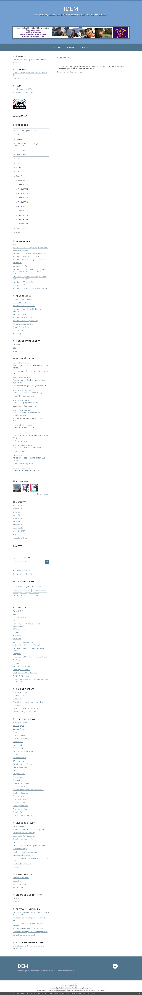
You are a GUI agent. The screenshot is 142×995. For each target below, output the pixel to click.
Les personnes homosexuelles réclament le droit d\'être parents (31, 913)
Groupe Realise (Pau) (21, 327)
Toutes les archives (20, 538)
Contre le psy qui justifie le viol (24, 935)
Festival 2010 (23, 202)
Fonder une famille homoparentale (25, 852)
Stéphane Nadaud (19, 884)
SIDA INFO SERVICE (20, 314)
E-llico (15, 351)
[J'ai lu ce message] (140, 993)
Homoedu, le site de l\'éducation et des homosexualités (27, 625)
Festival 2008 (23, 198)
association (18, 586)
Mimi (14, 770)
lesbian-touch (19, 599)
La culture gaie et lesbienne (23, 855)
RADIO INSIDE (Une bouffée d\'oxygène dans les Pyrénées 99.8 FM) (29, 278)
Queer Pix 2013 (24, 215)
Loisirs (18, 163)
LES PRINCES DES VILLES (22, 299)
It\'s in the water (19, 761)
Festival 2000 (23, 180)
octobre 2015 (18, 509)
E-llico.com (17, 635)
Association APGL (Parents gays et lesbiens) (29, 259)
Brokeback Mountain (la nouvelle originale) (28, 829)
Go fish (15, 754)
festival (23, 595)
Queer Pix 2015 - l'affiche (23, 427)
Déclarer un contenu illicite (44, 990)
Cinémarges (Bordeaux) (21, 670)
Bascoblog (17, 333)
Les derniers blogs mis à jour (56, 988)
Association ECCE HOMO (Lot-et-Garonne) (29, 253)
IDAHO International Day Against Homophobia (27, 144)
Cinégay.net (17, 654)
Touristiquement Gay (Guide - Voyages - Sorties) (30, 657)
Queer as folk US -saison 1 (22, 783)
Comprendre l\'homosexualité (24, 836)
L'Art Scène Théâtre (20, 302)
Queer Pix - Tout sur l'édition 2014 (27, 448)
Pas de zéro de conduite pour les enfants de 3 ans (30, 919)
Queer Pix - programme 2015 (25, 403)
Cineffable (16, 660)
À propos (84, 47)
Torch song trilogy (19, 799)
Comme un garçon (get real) (23, 815)
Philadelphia (17, 777)
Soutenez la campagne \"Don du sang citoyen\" (30, 932)
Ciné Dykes (17, 705)
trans (16, 595)
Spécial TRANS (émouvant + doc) (25, 711)
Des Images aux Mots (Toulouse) (25, 673)
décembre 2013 (18, 521)
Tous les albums (43, 494)
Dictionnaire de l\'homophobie (24, 842)
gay (27, 586)
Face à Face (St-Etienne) (22, 666)
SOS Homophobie (19, 629)
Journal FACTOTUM (20, 266)
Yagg (14, 348)
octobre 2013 (18, 528)
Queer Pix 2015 (24, 224)
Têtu (14, 620)
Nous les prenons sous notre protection (28, 928)
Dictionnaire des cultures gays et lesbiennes (29, 845)
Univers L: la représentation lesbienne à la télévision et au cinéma (30, 680)
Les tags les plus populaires (85, 988)
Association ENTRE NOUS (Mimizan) (26, 256)
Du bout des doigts (20, 849)
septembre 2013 (19, 531)
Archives (70, 47)
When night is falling (20, 809)
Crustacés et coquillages (22, 738)
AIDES (15, 244)
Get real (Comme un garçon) (23, 751)
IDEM (71, 8)
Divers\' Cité (17, 699)
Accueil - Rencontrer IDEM (22, 89)
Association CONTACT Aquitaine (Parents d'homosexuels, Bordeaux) (30, 249)
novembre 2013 (18, 525)
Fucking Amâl (17, 745)
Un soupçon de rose (20, 806)
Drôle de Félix (18, 742)
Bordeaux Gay (18, 330)
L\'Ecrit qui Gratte (19, 695)
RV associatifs (21, 228)
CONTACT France (19, 617)
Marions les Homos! (20, 692)
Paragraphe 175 (19, 774)
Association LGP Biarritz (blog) (24, 282)
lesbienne (18, 591)
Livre (18, 159)
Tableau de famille (19, 758)
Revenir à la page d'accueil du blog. (69, 72)
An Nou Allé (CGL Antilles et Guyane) (26, 645)
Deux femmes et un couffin (23, 839)
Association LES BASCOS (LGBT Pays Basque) (30, 288)
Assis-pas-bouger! (19, 826)
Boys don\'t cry (18, 729)
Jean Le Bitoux (18, 887)
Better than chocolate (21, 722)
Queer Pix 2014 (24, 219)
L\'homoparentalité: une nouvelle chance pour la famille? (30, 859)
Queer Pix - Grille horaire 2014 (26, 470)
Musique (19, 167)
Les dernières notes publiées (71, 988)
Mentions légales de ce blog (58, 990)
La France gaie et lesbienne (23, 642)
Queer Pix (19, 176)
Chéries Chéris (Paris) (21, 676)
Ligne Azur (17, 632)
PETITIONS (20, 172)
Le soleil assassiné (20, 767)
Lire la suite (17, 62)
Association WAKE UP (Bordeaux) (25, 321)
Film (17, 135)
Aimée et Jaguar (18, 726)
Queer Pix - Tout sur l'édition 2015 (27, 393)
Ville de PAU (17, 263)
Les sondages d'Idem (24, 154)
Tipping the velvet (19, 796)
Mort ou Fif (17, 867)
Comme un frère (19, 735)
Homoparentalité (22, 139)
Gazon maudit (18, 748)
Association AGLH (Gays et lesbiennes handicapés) (27, 310)
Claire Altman (17, 881)
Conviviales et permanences (26, 130)
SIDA (18, 232)
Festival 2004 (23, 189)
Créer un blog (67, 985)
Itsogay (15, 614)
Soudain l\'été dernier (20, 793)
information (34, 595)
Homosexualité (40, 591)
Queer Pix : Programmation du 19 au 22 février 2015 (30, 74)
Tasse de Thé (18, 611)
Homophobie (37, 586)
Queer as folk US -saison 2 (22, 786)
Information (20, 150)
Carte (18, 546)
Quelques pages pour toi (22, 863)
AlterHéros (17, 639)
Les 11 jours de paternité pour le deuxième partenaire (28, 924)
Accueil (57, 47)
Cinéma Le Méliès (19, 285)
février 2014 (17, 515)
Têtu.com (16, 344)
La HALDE (16, 898)
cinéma (28, 591)
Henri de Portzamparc (21, 878)
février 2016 (17, 505)
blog (103, 990)
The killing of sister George (22, 764)
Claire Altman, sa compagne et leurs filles (28, 702)
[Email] (115, 966)
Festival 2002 (23, 185)
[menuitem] (57, 47)
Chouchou (16, 732)
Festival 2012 (23, 211)
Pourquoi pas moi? (20, 780)
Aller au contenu (7, 2)
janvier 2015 (17, 512)
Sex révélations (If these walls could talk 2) (28, 790)
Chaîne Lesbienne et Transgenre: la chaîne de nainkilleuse (29, 947)
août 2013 (16, 534)
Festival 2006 (23, 193)
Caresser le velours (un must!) (24, 833)
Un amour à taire (19, 802)
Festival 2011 (23, 206)
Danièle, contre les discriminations (25, 708)
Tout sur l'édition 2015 (21, 78)
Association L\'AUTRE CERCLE (24, 306)
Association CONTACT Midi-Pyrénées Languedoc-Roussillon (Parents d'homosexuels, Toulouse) (30, 271)
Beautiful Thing (18, 812)
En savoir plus (95, 993)
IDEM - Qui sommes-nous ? (23, 92)
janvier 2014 (17, 518)
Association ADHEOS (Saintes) (24, 317)
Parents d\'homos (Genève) (23, 324)
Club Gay (16, 663)
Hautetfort (75, 985)
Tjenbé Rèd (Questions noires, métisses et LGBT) (28, 649)
